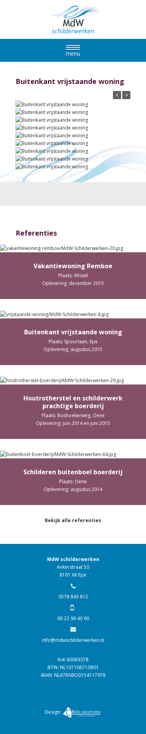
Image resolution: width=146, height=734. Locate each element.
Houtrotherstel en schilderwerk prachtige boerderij (73, 402)
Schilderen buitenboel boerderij (73, 472)
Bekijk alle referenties (73, 520)
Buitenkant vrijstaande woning (73, 332)
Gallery (74, 252)
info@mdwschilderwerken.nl (73, 640)
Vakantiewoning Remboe (73, 266)
